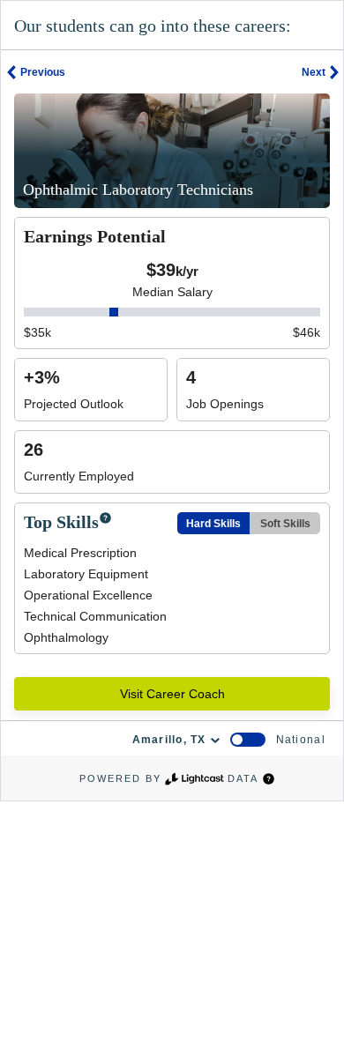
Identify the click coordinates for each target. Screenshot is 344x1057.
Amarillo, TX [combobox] (169, 739)
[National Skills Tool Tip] (105, 519)
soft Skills (285, 523)
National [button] (300, 739)
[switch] (247, 739)
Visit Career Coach (172, 694)
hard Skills (213, 523)
